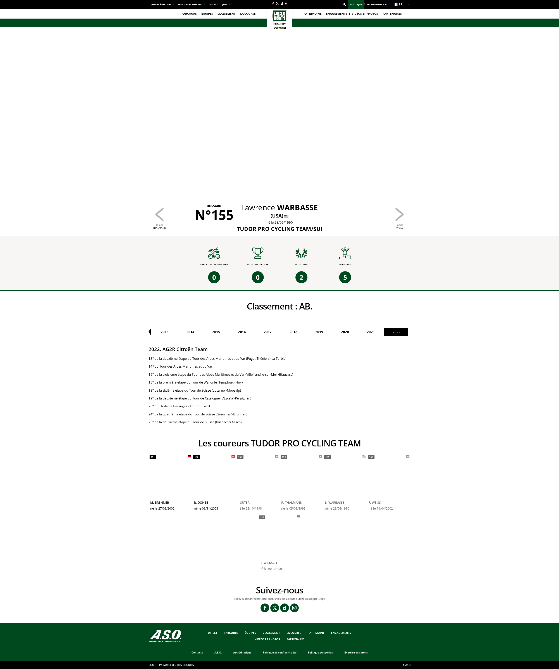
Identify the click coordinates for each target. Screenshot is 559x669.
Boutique (356, 4)
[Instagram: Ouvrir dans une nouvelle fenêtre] (286, 3)
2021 (371, 332)
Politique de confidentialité (280, 652)
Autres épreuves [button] (161, 4)
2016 (242, 332)
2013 (165, 332)
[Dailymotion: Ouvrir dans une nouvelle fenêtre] (281, 3)
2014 (190, 332)
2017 (268, 332)
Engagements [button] (336, 14)
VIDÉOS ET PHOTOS (365, 14)
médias (213, 4)
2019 (319, 332)
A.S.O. (218, 652)
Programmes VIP (376, 4)
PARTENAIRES (392, 14)
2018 (293, 332)
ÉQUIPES (250, 633)
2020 (345, 332)
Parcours (189, 14)
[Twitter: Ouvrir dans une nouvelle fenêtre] (277, 3)
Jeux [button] (225, 4)
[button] (344, 4)
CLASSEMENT (226, 14)
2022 (396, 332)
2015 (216, 332)
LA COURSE (293, 633)
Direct (212, 633)
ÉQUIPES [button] (207, 14)
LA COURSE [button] (247, 14)
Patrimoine (312, 14)
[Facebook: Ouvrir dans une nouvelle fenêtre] (273, 3)
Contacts (197, 652)
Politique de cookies (320, 652)
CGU (151, 665)
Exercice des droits (356, 652)
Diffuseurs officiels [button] (190, 4)
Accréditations (242, 652)
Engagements (341, 633)
